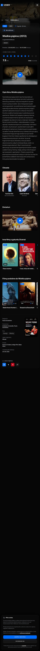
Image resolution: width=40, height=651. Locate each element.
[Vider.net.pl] (6, 5)
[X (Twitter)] (8, 364)
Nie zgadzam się (20, 641)
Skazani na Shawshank (27, 307)
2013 (11, 26)
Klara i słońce (7, 268)
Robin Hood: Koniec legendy (10, 307)
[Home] (2, 20)
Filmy (6, 20)
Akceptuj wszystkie (20, 636)
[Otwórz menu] (37, 5)
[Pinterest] (12, 364)
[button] (20, 75)
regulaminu (24, 645)
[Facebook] (4, 364)
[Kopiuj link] (17, 364)
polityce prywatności (25, 633)
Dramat (6, 42)
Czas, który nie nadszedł (27, 268)
